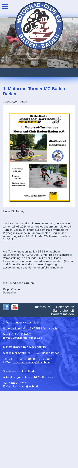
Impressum (42, 307)
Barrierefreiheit (63, 310)
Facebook (6, 307)
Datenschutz (65, 307)
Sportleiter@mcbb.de (26, 386)
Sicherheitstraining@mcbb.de (31, 362)
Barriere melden (62, 314)
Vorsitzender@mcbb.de (27, 337)
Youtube (14, 307)
